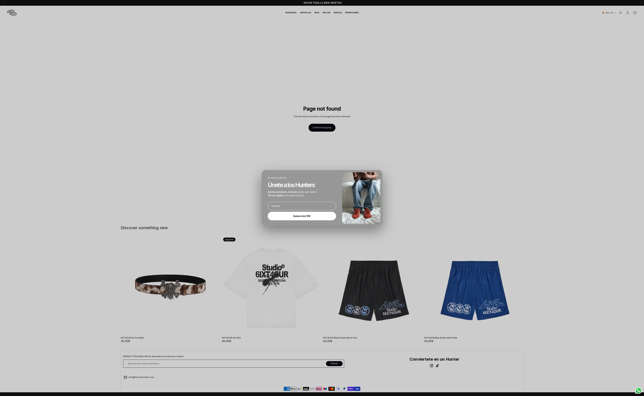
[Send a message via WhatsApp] (638, 390)
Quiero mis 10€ (301, 216)
